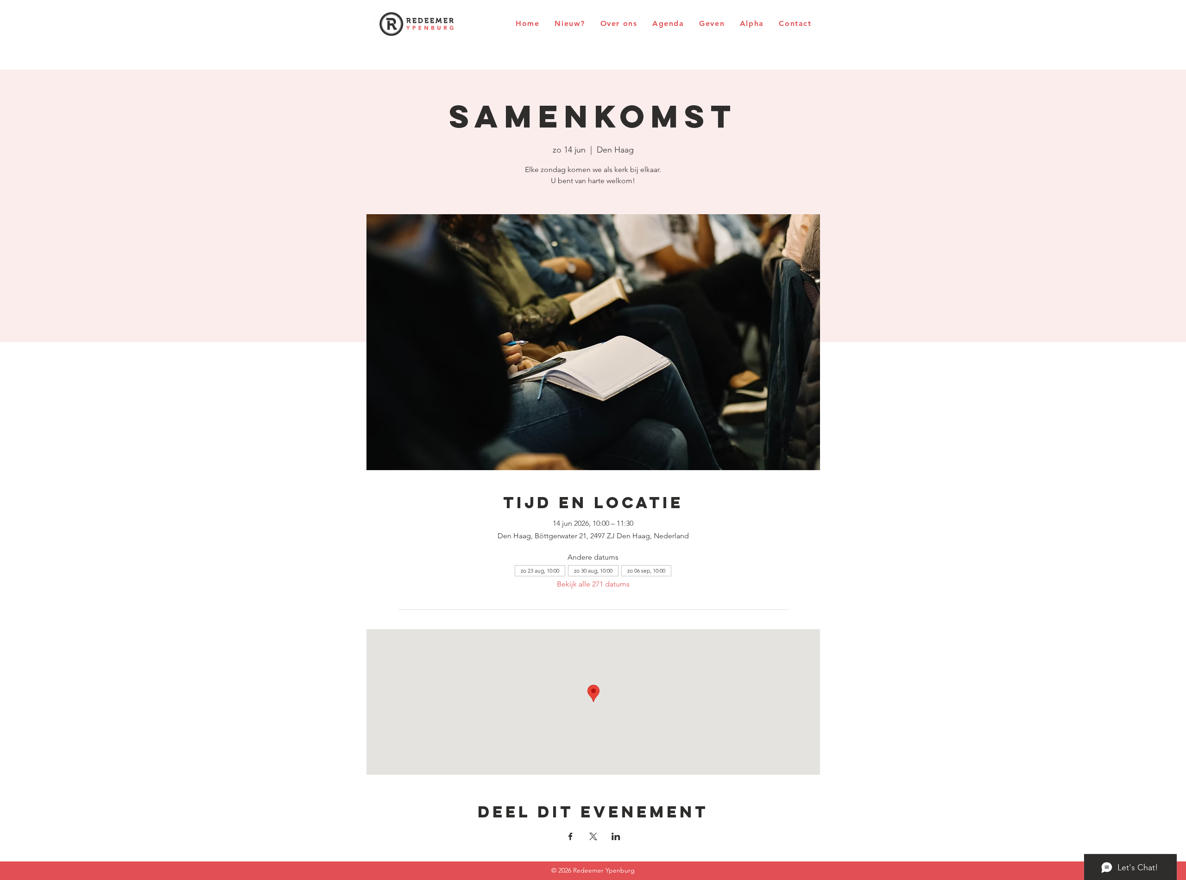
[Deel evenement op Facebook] (570, 836)
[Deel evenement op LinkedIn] (616, 836)
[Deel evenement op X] (593, 836)
